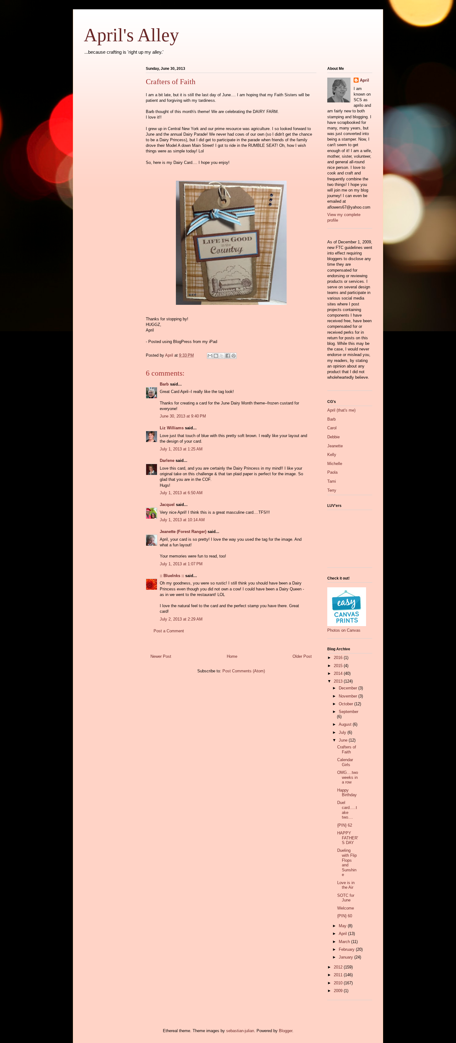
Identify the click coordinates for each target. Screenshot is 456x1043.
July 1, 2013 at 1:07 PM (181, 564)
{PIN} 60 (344, 916)
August (346, 724)
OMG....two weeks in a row (347, 777)
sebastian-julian (240, 1030)
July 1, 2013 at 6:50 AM (181, 492)
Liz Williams (172, 428)
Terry (331, 490)
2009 (339, 990)
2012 (339, 967)
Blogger (285, 1030)
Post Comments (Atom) (243, 671)
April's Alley (131, 35)
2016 (339, 657)
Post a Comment (169, 631)
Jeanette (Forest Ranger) (184, 531)
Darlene (167, 460)
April (364, 80)
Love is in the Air (346, 885)
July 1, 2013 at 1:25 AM (181, 449)
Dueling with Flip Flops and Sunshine (347, 862)
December (348, 688)
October (346, 704)
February (347, 949)
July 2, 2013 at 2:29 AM (181, 619)
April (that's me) (341, 410)
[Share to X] (222, 356)
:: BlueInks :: (172, 575)
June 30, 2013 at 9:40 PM (183, 416)
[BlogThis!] (216, 356)
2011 (339, 975)
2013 (339, 681)
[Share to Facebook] (228, 356)
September (348, 711)
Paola (332, 472)
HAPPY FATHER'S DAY (347, 838)
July (343, 732)
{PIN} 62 (344, 825)
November (348, 696)
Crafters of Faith (346, 749)
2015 (339, 665)
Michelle (334, 463)
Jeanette (335, 446)
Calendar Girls (345, 762)
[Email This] (210, 356)
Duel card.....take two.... (347, 810)
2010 (339, 983)
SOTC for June (345, 898)
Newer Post (160, 656)
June (344, 740)
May (343, 925)
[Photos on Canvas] (346, 624)
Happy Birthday (347, 792)
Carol (332, 428)
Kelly (331, 454)
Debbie (333, 437)
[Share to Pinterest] (233, 356)
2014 (339, 673)
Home (232, 656)
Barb (164, 384)
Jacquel (167, 504)
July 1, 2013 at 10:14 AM (182, 519)
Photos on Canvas (343, 630)
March (345, 941)
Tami (331, 481)
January (346, 957)
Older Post (302, 656)
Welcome (345, 908)
